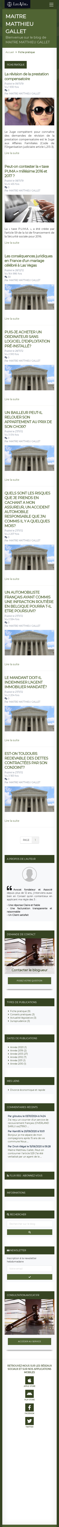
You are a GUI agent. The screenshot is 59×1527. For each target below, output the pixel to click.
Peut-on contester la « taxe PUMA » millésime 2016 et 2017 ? (27, 171)
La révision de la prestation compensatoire (27, 76)
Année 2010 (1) (18, 1063)
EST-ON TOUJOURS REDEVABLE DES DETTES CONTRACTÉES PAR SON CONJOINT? (26, 760)
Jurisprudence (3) (20, 1021)
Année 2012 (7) (18, 1057)
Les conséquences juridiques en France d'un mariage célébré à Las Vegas (28, 261)
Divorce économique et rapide (27, 1089)
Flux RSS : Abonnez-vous (26, 1175)
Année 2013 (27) (19, 1053)
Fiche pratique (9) (20, 1011)
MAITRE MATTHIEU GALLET (24, 93)
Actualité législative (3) (23, 1017)
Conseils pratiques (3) (22, 1014)
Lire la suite (12, 153)
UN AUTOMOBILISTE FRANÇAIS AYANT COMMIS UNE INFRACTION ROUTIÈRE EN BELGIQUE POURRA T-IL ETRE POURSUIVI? (29, 601)
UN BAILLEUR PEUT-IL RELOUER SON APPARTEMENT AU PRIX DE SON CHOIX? (28, 419)
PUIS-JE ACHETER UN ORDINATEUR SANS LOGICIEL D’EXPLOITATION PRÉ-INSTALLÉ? (27, 339)
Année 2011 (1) (18, 1060)
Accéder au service (29, 1341)
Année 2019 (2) (18, 1050)
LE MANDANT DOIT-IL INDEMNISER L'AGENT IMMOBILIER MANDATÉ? (26, 682)
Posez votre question (29, 980)
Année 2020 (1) (18, 1047)
